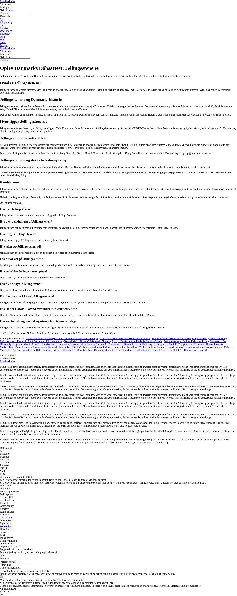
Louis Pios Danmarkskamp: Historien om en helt (125, 338)
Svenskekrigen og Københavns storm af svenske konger (193, 347)
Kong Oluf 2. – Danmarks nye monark (187, 350)
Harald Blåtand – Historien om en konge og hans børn (179, 338)
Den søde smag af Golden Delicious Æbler (185, 341)
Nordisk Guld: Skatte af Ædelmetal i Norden (87, 341)
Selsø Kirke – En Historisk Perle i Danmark (45, 344)
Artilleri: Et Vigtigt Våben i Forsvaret (185, 344)
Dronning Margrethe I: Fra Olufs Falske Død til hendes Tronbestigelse (130, 350)
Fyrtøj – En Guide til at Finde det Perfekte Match (137, 341)
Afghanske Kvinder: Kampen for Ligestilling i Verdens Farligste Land (127, 347)
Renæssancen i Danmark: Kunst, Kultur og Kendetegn (136, 344)
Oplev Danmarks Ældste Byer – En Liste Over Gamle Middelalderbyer (62, 338)
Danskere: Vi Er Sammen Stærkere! (87, 344)
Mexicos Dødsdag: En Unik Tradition (73, 350)
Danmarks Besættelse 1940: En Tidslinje (68, 347)
